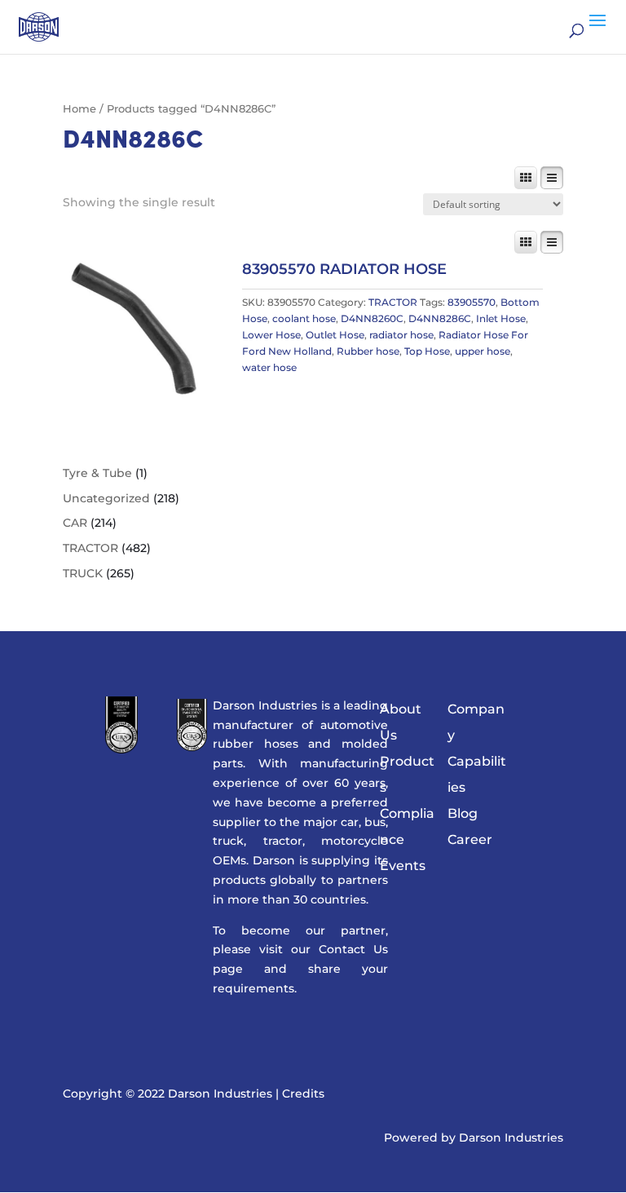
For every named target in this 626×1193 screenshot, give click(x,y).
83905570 (471, 302)
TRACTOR (392, 302)
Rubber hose (368, 351)
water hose (269, 367)
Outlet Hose (335, 335)
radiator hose (401, 335)
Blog (462, 813)
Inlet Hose (501, 318)
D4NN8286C (439, 318)
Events (402, 865)
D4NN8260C (372, 318)
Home (79, 109)
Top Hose (427, 351)
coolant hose (304, 318)
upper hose (482, 351)
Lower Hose (271, 335)
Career (469, 839)
